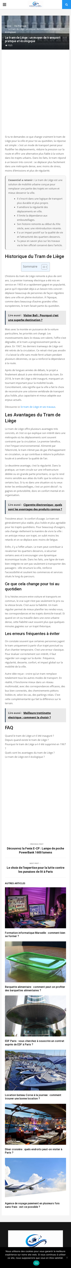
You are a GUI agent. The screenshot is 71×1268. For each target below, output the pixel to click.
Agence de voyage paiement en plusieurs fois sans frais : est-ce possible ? (32, 1205)
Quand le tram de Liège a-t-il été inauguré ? (29, 735)
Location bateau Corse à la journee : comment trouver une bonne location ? (33, 1096)
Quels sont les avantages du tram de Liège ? (29, 752)
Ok (36, 1263)
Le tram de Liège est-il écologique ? (25, 756)
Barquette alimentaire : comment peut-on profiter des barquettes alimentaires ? (35, 988)
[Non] (67, 1257)
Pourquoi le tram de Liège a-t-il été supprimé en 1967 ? (35, 746)
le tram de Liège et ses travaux (38, 406)
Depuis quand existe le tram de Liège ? (27, 739)
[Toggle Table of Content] (42, 267)
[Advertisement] (35, 95)
